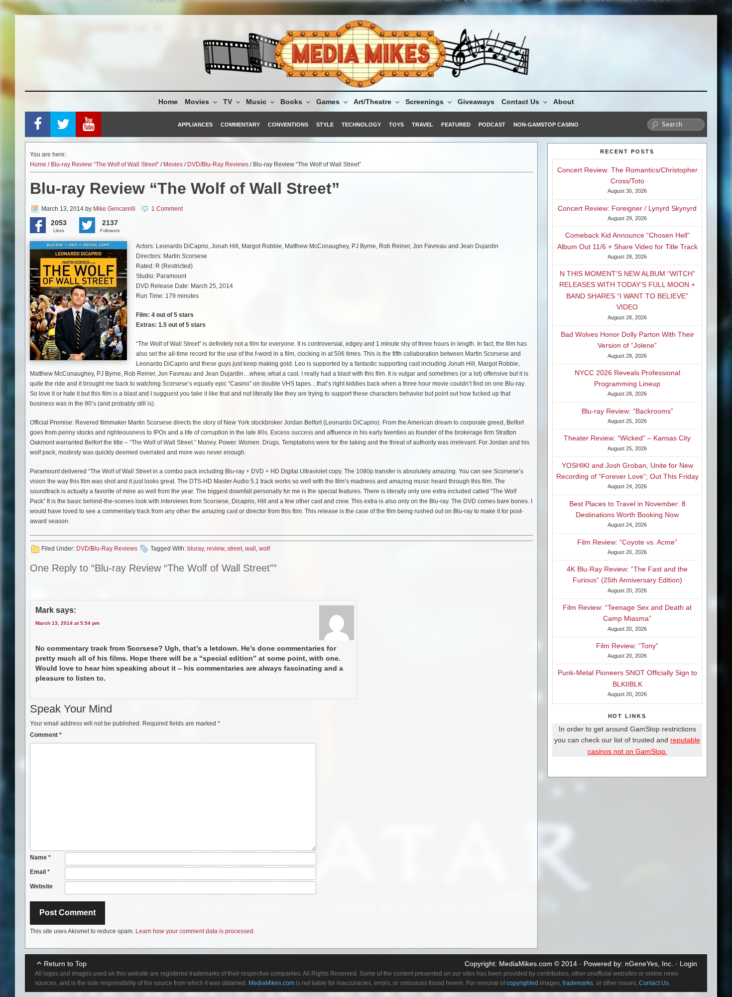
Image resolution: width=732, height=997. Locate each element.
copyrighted (522, 983)
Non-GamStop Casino (546, 125)
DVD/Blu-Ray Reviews (217, 164)
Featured (456, 125)
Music (256, 102)
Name (40, 857)
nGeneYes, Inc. (649, 964)
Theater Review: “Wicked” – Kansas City (627, 438)
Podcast (492, 125)
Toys (396, 125)
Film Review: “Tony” (627, 646)
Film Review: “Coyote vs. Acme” (627, 542)
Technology (361, 125)
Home (168, 102)
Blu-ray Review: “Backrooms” (627, 411)
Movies (197, 102)
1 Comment (167, 208)
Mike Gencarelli (114, 208)
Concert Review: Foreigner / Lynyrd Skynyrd (627, 208)
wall (250, 548)
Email (40, 871)
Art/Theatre (372, 102)
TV (227, 102)
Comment (46, 734)
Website (41, 886)
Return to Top (65, 964)
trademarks (578, 983)
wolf (264, 548)
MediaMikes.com (525, 964)
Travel (422, 125)
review (215, 548)
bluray (195, 548)
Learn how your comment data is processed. (195, 931)
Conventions (288, 125)
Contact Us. (654, 983)
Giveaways (476, 102)
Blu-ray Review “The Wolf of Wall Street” (105, 164)
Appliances (195, 125)
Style (325, 125)
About (563, 102)
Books (291, 102)
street (234, 548)
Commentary (240, 125)
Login (688, 964)
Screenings (424, 102)
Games (328, 102)
